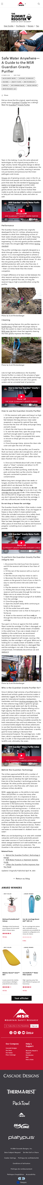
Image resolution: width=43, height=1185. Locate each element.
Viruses (4, 178)
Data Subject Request (12, 1152)
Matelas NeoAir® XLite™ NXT (11, 974)
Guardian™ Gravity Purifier (19, 105)
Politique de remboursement (21, 1169)
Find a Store (30, 1059)
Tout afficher (21, 998)
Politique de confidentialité (28, 1158)
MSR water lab (7, 331)
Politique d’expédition (15, 1174)
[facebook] (15, 1032)
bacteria (13, 801)
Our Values (9, 1053)
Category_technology (26, 78)
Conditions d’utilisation (21, 1163)
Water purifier (32, 85)
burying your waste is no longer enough (20, 184)
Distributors (30, 1055)
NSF (22, 244)
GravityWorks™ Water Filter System (30, 974)
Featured (6, 82)
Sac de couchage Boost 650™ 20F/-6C (31, 920)
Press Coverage (11, 1055)
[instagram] (11, 1032)
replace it (5, 652)
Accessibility (30, 1174)
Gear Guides (9, 26)
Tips (37, 26)
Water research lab (9, 89)
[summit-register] (30, 1032)
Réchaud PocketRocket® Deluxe (11, 920)
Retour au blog (23, 878)
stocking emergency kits (28, 701)
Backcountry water (9, 78)
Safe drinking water (17, 85)
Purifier (5, 85)
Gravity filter (16, 82)
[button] (39, 4)
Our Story (9, 1050)
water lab (10, 792)
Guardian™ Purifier (19, 102)
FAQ (27, 1057)
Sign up (34, 1026)
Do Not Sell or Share (31, 1152)
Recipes (31, 26)
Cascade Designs (11, 1048)
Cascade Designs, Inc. (24, 1149)
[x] (19, 1032)
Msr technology (29, 82)
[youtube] (23, 1032)
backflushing (6, 327)
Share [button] (6, 95)
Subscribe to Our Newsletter (18, 1026)
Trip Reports (20, 26)
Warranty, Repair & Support (32, 1052)
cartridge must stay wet (11, 492)
